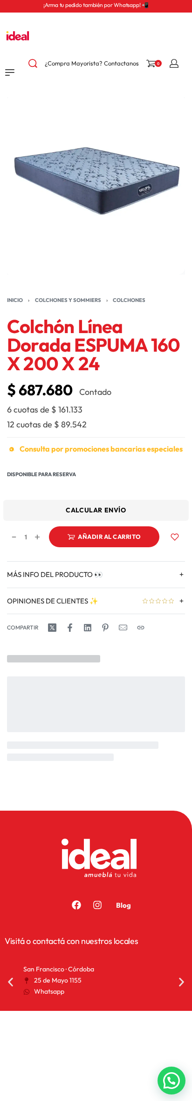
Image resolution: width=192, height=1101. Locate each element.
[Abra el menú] (10, 72)
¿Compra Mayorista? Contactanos (92, 63)
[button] (10, 982)
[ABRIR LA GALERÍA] (96, 186)
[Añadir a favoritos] (174, 536)
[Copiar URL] (141, 627)
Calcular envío (96, 510)
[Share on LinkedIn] (87, 627)
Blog (123, 905)
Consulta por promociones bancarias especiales (101, 449)
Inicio (15, 300)
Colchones (129, 300)
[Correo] (123, 627)
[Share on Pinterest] (105, 627)
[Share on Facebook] (70, 627)
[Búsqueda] (33, 63)
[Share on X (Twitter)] (52, 627)
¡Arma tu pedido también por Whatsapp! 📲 (96, 4)
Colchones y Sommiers (68, 300)
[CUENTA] (174, 63)
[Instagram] (97, 905)
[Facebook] (76, 905)
